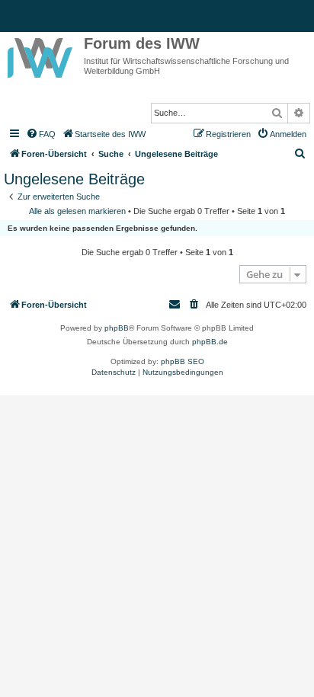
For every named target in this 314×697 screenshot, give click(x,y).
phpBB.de (210, 341)
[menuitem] (40, 134)
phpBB (116, 328)
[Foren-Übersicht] (42, 54)
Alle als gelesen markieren (77, 211)
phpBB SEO (182, 361)
